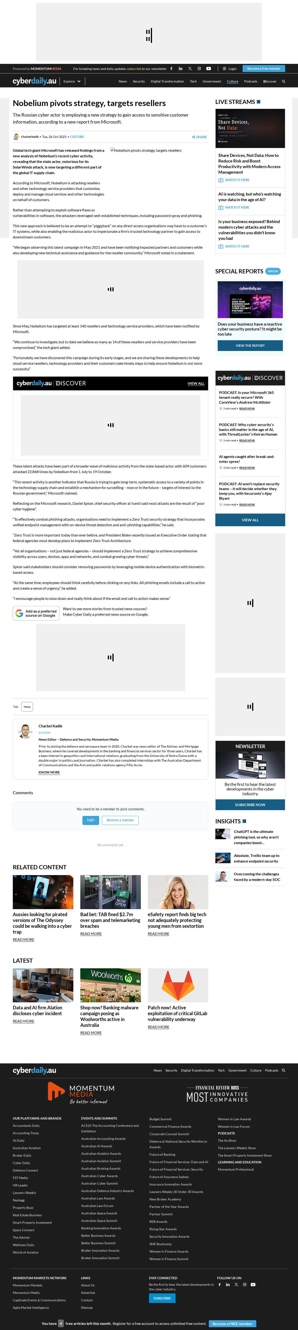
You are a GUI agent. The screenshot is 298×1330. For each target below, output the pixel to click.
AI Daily (18, 1140)
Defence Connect (25, 1170)
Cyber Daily (21, 1163)
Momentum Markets (27, 1285)
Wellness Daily (23, 1245)
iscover (270, 81)
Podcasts (250, 81)
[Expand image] (114, 198)
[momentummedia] (81, 1094)
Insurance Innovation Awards (170, 1184)
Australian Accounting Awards (103, 1139)
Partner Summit (161, 1214)
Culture (232, 81)
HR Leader (20, 1185)
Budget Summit (160, 1119)
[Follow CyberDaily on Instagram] (199, 68)
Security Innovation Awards (169, 1236)
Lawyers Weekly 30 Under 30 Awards (176, 1192)
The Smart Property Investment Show (245, 1155)
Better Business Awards (98, 1235)
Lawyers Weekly (24, 1193)
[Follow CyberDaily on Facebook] (171, 68)
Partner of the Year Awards (169, 1207)
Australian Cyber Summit (99, 1183)
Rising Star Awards (163, 1229)
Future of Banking (162, 1154)
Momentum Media (26, 1293)
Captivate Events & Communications (39, 1300)
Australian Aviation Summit (101, 1161)
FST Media (20, 1178)
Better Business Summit (98, 1243)
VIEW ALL (196, 383)
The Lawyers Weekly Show (237, 1148)
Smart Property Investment (32, 1222)
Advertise (88, 1293)
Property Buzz (23, 1208)
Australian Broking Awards (100, 1168)
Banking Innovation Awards (101, 1228)
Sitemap (87, 1307)
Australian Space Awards (99, 1213)
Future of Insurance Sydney (169, 1177)
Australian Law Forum (97, 1206)
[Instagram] (244, 1284)
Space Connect (23, 1230)
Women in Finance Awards (168, 1251)
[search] (283, 1071)
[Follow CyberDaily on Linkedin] (180, 68)
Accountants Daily (26, 1125)
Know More (49, 772)
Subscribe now (250, 804)
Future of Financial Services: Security (176, 1169)
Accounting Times (26, 1133)
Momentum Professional (236, 1169)
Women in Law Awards (234, 1119)
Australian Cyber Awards (99, 1176)
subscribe (134, 69)
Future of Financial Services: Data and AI (178, 1162)
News (123, 81)
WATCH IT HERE (237, 180)
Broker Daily (22, 1155)
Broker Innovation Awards (100, 1250)
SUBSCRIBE (162, 1298)
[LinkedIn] (228, 1284)
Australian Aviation (27, 1148)
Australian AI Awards (96, 1146)
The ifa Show (227, 1140)
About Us (88, 1285)
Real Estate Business (27, 1215)
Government (212, 81)
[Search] (283, 81)
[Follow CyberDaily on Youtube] (208, 68)
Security (139, 81)
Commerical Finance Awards (170, 1126)
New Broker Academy (165, 1199)
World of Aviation (26, 1252)
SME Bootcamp (160, 1244)
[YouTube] (253, 1284)
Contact (87, 1300)
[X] (236, 1284)
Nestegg (18, 1200)
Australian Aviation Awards (101, 1153)
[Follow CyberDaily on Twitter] (190, 68)
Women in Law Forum (234, 1126)
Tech (193, 81)
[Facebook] (219, 1284)
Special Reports (246, 271)
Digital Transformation (167, 81)
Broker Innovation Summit (100, 1258)
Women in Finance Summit (168, 1259)
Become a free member (264, 68)
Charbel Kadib (30, 136)
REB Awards (158, 1221)
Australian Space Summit (99, 1221)
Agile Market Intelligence (31, 1307)
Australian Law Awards (98, 1198)
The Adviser (21, 1237)
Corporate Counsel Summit (169, 1134)
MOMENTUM (46, 69)
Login (233, 69)
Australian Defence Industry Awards (107, 1191)
